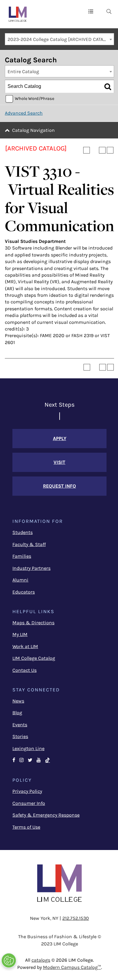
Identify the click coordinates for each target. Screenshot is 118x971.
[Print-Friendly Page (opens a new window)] (102, 150)
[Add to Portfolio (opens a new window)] (86, 150)
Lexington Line (28, 748)
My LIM (20, 634)
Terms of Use (26, 827)
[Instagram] (21, 760)
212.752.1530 (75, 918)
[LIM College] (18, 14)
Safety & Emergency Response (46, 815)
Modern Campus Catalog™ (72, 967)
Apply (59, 438)
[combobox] (59, 39)
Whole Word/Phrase (34, 98)
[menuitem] (109, 11)
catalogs (40, 960)
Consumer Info (28, 803)
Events (19, 724)
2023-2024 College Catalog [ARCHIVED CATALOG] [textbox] (60, 39)
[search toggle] (109, 11)
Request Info (59, 486)
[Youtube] (39, 760)
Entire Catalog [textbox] (23, 71)
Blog (17, 712)
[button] (90, 11)
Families (21, 556)
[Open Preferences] (8, 960)
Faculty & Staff (29, 544)
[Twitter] (30, 760)
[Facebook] (13, 760)
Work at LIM (25, 646)
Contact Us (24, 670)
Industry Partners (31, 568)
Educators (23, 592)
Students (22, 532)
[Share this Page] (94, 150)
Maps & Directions (33, 622)
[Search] (107, 86)
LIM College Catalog (33, 658)
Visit (59, 462)
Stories (20, 736)
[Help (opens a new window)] (110, 150)
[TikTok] (47, 760)
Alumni (20, 580)
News (18, 701)
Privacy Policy (27, 791)
